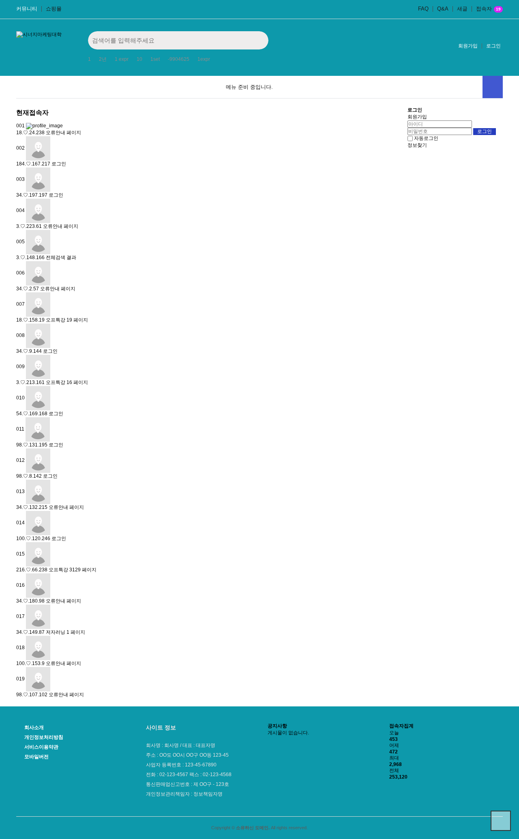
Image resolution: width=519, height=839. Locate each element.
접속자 (488, 9)
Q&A (442, 9)
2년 (103, 59)
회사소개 (34, 727)
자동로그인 (426, 138)
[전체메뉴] (493, 87)
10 (139, 59)
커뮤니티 (26, 9)
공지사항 (277, 726)
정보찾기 (417, 145)
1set (155, 59)
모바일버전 (36, 757)
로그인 (493, 46)
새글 (462, 9)
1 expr (122, 59)
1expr (203, 59)
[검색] (256, 40)
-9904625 (178, 59)
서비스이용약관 (41, 747)
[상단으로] (501, 821)
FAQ (423, 9)
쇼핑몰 (54, 9)
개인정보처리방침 (43, 737)
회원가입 (468, 46)
